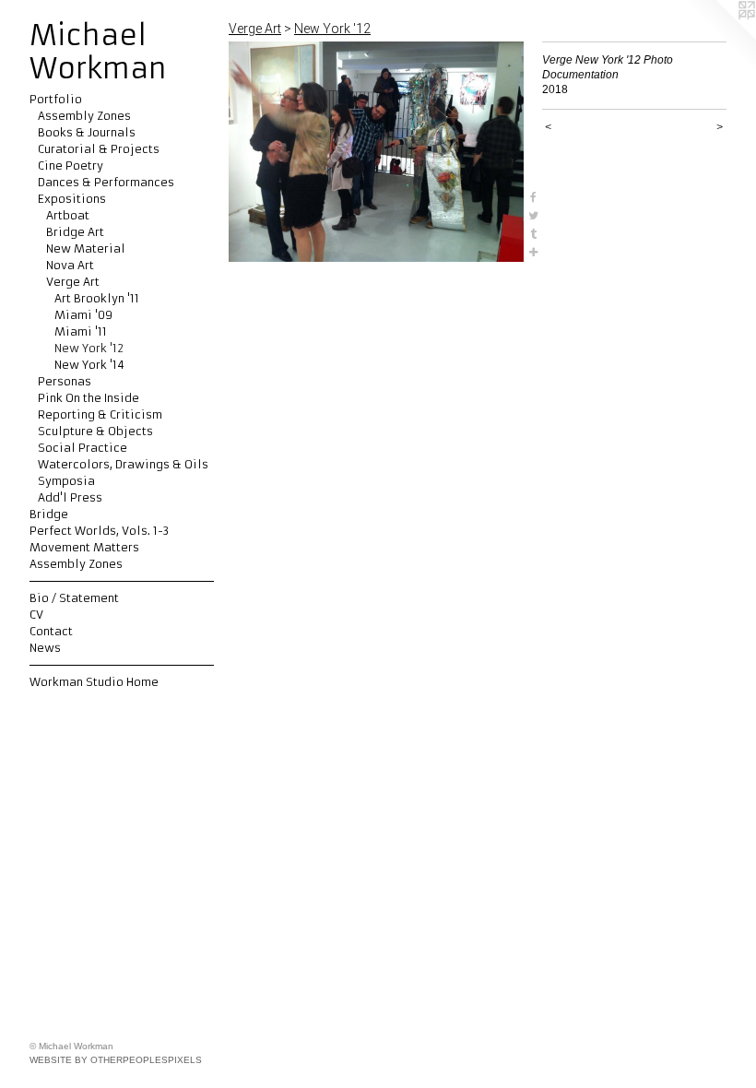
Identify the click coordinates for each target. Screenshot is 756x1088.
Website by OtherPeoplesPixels (116, 1060)
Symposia (66, 481)
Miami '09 (83, 315)
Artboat (67, 215)
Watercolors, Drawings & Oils (123, 464)
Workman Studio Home (94, 682)
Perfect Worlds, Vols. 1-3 (99, 531)
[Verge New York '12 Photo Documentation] (376, 151)
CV (36, 614)
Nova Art (70, 265)
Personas (64, 381)
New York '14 (89, 365)
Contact (51, 631)
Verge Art (73, 282)
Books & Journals (87, 132)
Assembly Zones (84, 116)
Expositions (72, 199)
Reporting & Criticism (100, 414)
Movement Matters (84, 547)
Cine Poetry (70, 165)
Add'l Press (70, 497)
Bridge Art (75, 232)
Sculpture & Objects (95, 431)
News (45, 648)
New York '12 (89, 348)
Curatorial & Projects (98, 149)
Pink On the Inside (88, 398)
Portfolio (56, 99)
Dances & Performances (106, 182)
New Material (85, 248)
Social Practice (82, 448)
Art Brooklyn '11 (96, 298)
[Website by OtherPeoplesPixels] (719, 37)
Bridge (49, 514)
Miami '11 (80, 331)
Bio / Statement (74, 598)
